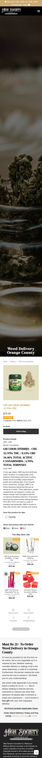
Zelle (33, 716)
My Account (13, 613)
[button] (39, 11)
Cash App (23, 716)
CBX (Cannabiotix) (25, 362)
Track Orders (29, 613)
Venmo (15, 716)
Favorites (13, 621)
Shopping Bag (28, 621)
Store (5, 362)
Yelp (26, 686)
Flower (13, 362)
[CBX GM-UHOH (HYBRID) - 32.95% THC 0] (21, 382)
